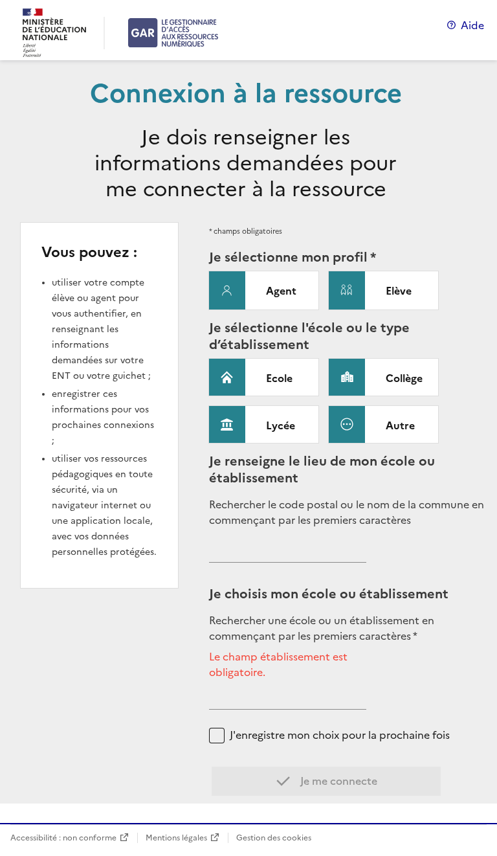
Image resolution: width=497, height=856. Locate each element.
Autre (400, 425)
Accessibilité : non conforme (63, 837)
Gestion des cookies (273, 837)
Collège (404, 378)
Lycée (280, 425)
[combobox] (287, 552)
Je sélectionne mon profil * (292, 257)
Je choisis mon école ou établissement (328, 593)
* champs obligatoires (245, 231)
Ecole (279, 378)
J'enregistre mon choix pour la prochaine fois (340, 735)
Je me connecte (337, 781)
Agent (281, 290)
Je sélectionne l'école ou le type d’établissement (309, 336)
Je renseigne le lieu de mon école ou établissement (322, 469)
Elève (399, 290)
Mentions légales (176, 837)
